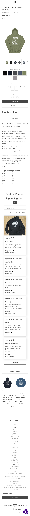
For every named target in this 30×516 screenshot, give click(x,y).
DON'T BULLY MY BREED (15, 468)
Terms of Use (15, 438)
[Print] (8, 112)
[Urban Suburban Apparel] (15, 2)
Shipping (15, 431)
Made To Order (15, 460)
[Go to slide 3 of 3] (16, 406)
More (15, 457)
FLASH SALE (15, 447)
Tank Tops (15, 455)
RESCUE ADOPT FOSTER (15, 475)
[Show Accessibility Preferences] (25, 511)
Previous (2, 61)
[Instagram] (13, 424)
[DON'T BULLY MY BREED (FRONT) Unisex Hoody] (11, 62)
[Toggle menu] (2, 2)
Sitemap (15, 443)
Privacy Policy (15, 440)
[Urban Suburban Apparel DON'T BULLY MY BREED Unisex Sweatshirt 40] (20, 382)
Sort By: (16, 212)
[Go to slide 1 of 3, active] (11, 406)
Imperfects (15, 462)
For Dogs (15, 459)
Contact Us (15, 441)
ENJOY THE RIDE (15, 470)
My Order (15, 429)
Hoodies (15, 452)
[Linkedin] (13, 112)
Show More (18, 247)
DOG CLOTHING (15, 466)
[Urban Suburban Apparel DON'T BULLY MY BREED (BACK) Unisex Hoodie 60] (7, 382)
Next (27, 61)
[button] (24, 198)
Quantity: (15, 94)
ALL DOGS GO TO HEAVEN (15, 480)
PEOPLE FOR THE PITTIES (15, 478)
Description (15, 118)
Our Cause (15, 435)
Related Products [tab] (15, 371)
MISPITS (15, 471)
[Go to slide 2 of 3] (14, 406)
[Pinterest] (16, 112)
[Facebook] (2, 112)
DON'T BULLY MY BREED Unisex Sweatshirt (20, 397)
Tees (15, 449)
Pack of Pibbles (15, 436)
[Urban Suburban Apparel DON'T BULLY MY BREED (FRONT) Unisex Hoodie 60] (7, 62)
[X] (10, 112)
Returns (15, 433)
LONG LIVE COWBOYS (15, 481)
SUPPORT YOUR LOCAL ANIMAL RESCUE (15, 476)
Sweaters (15, 450)
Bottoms (15, 454)
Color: (15, 69)
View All (15, 483)
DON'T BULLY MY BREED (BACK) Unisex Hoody (7, 397)
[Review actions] (24, 238)
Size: (15, 84)
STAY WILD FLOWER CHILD (15, 473)
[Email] (5, 112)
